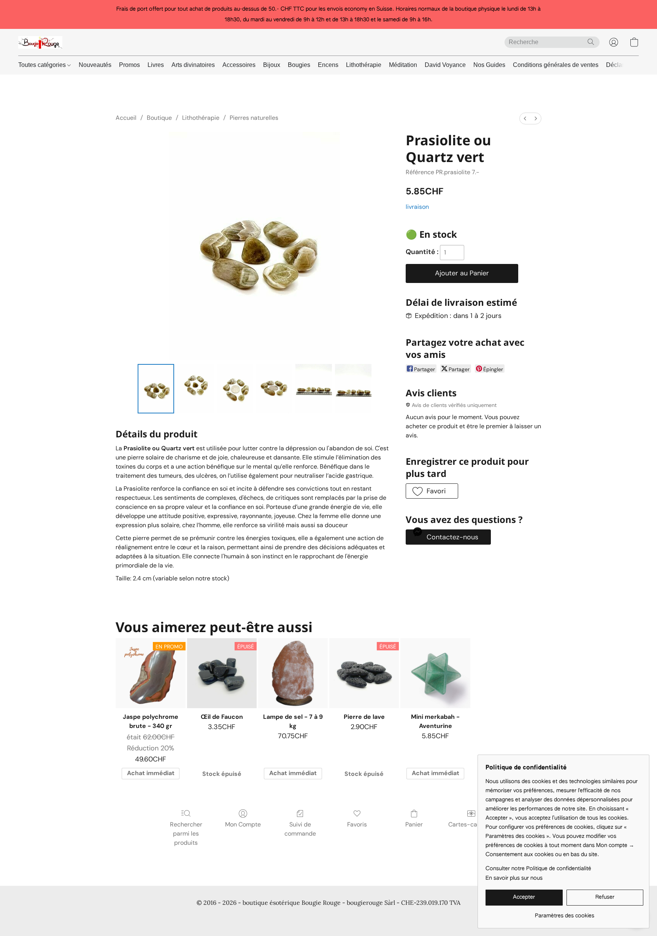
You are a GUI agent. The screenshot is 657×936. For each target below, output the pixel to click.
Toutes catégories (42, 65)
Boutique (159, 118)
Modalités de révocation (393, 917)
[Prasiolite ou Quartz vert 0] (156, 388)
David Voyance (445, 65)
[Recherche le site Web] (591, 42)
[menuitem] (525, 118)
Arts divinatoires (193, 65)
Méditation (403, 65)
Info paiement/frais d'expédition (317, 917)
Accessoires (239, 65)
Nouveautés (95, 65)
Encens (328, 65)
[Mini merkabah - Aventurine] (435, 673)
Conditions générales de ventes (555, 65)
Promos (129, 65)
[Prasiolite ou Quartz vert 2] (235, 388)
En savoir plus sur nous (514, 878)
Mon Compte (243, 824)
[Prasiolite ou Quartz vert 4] (313, 388)
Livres (156, 65)
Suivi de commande (300, 828)
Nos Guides (489, 65)
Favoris (357, 824)
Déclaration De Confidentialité (233, 917)
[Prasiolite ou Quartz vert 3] (274, 388)
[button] (40, 42)
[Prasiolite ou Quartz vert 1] (195, 388)
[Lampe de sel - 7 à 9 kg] (293, 673)
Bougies (299, 65)
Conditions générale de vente (152, 917)
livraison (417, 207)
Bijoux (271, 65)
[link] (564, 913)
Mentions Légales (452, 917)
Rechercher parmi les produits (186, 833)
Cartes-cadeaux (471, 824)
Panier (414, 824)
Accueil (126, 118)
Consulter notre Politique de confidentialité (538, 868)
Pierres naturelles (254, 118)
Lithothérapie (363, 65)
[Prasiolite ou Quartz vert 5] (353, 388)
